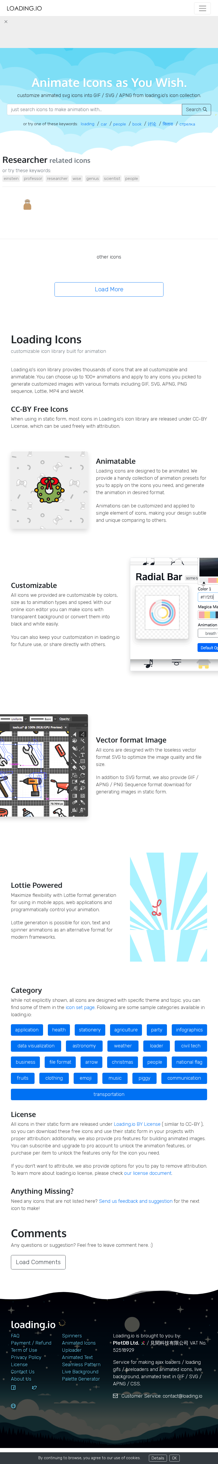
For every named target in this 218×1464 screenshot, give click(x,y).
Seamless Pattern (81, 1365)
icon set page (80, 1007)
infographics (189, 1030)
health (59, 1030)
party (156, 1030)
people (131, 178)
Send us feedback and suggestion (136, 1201)
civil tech (190, 1046)
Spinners (72, 1336)
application (27, 1030)
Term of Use (24, 1350)
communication (184, 1078)
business (25, 1062)
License (19, 1365)
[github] (19, 1410)
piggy (144, 1078)
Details (158, 1458)
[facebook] (19, 1392)
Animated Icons (79, 1343)
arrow (91, 1062)
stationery (90, 1030)
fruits (22, 1078)
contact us (23, 1372)
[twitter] (40, 1392)
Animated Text (77, 1357)
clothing (54, 1078)
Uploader (72, 1350)
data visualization (36, 1046)
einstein (11, 178)
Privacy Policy (26, 1357)
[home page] (24, 8)
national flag (189, 1062)
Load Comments (38, 1262)
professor (33, 178)
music (114, 1078)
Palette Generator (81, 1379)
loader (156, 1046)
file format (60, 1062)
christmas (122, 1062)
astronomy (84, 1046)
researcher (57, 178)
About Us (21, 1379)
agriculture (126, 1030)
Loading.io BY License (137, 1124)
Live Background (80, 1372)
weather (123, 1046)
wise (77, 178)
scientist (112, 178)
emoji (85, 1078)
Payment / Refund (31, 1343)
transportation (109, 1094)
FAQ (15, 1336)
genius (92, 178)
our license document (147, 1173)
